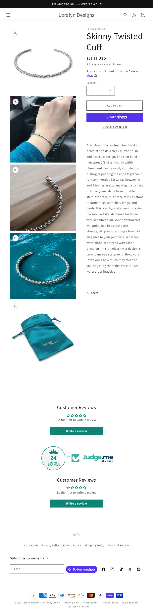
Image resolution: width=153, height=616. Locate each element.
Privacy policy (90, 602)
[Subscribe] (59, 569)
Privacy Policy (50, 545)
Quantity (91, 83)
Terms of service (109, 602)
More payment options (115, 126)
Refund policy (72, 602)
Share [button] (94, 293)
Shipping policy (130, 602)
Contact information (78, 606)
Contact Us (31, 545)
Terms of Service (118, 545)
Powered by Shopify (50, 602)
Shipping (91, 64)
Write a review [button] (76, 431)
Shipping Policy (94, 545)
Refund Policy (72, 545)
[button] (8, 15)
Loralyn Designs (31, 602)
